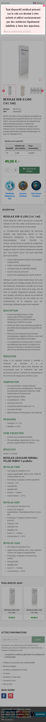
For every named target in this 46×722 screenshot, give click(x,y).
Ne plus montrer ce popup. (18, 32)
